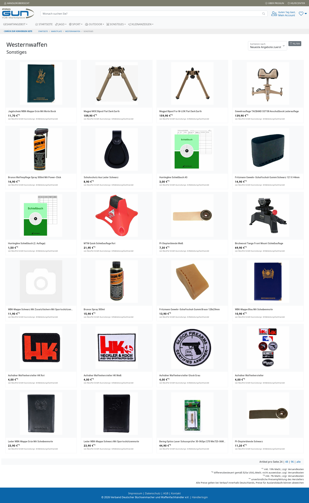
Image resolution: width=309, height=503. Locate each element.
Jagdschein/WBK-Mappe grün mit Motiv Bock (32, 111)
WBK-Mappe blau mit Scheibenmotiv (254, 309)
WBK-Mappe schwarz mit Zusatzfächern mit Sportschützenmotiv (42, 309)
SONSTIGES (116, 24)
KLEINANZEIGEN (141, 24)
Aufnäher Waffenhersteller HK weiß (103, 375)
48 (286, 461)
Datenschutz (152, 493)
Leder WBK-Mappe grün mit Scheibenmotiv (30, 441)
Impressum (135, 493)
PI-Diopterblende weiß (171, 243)
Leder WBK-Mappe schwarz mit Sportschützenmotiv (111, 441)
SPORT (76, 24)
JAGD (61, 24)
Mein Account (286, 14)
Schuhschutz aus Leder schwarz (101, 177)
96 (292, 461)
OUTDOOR (95, 24)
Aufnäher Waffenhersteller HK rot (26, 375)
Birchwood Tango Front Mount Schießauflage (259, 243)
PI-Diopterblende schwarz (249, 441)
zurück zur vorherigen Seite (18, 31)
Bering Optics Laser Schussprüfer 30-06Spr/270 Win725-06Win (192, 441)
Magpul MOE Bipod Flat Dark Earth (102, 111)
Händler (17, 3)
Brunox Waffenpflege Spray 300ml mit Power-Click (34, 177)
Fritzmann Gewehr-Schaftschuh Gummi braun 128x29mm (189, 309)
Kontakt (176, 493)
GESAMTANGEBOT (14, 24)
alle (298, 461)
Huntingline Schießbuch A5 (173, 177)
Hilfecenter (297, 3)
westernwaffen (72, 31)
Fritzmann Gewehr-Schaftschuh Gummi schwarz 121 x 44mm (267, 177)
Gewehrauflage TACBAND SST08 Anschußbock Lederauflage (267, 111)
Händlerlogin (200, 497)
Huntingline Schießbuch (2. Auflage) (26, 243)
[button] (303, 14)
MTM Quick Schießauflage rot (99, 243)
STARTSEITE (45, 24)
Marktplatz (56, 31)
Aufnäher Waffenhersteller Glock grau (179, 375)
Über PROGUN (275, 3)
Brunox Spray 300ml (94, 309)
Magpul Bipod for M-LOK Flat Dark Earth (180, 111)
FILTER (296, 43)
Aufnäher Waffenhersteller (249, 375)
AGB (165, 493)
